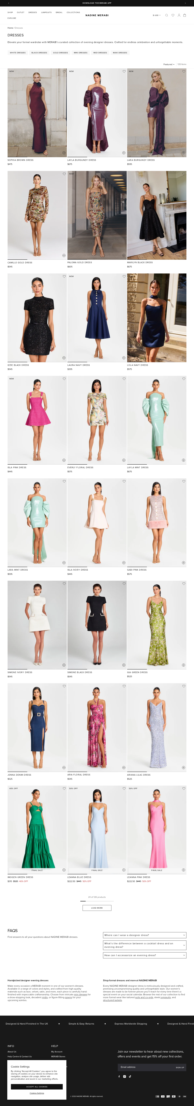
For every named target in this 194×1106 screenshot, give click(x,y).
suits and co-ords (144, 997)
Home (10, 28)
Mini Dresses (81, 52)
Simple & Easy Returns (68, 1023)
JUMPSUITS (46, 12)
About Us (12, 1051)
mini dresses (80, 994)
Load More (97, 908)
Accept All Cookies (36, 1086)
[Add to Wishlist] (64, 71)
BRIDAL (59, 12)
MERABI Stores (58, 1056)
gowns (68, 997)
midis (45, 997)
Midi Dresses (100, 52)
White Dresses (17, 52)
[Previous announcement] (8, 3)
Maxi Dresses (120, 52)
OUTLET (20, 12)
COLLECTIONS (73, 12)
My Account (56, 1051)
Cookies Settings (37, 1093)
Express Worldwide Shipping (117, 1023)
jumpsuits (166, 997)
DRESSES (32, 12)
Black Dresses (39, 52)
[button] (11, 12)
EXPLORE (12, 18)
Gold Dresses (60, 52)
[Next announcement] (185, 3)
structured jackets (112, 1000)
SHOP (10, 12)
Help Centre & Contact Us (20, 1056)
